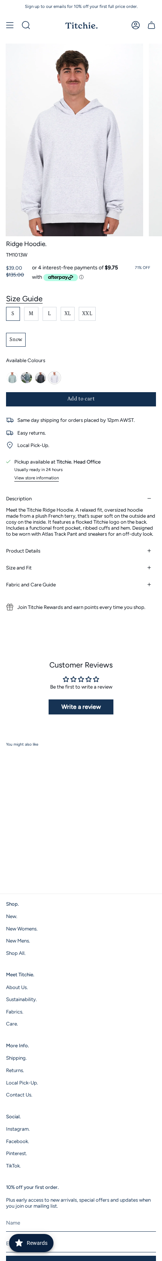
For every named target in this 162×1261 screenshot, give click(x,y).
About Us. (17, 987)
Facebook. (17, 1141)
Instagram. (18, 1129)
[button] (26, 25)
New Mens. (18, 941)
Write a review (81, 706)
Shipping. (16, 1058)
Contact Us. (19, 1095)
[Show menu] (9, 25)
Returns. (15, 1070)
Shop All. (16, 953)
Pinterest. (16, 1153)
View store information (36, 477)
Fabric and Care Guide (31, 584)
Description (19, 498)
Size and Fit (19, 568)
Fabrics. (14, 1012)
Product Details (23, 551)
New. (11, 916)
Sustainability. (21, 999)
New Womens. (22, 929)
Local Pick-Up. (22, 1083)
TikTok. (13, 1166)
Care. (12, 1024)
